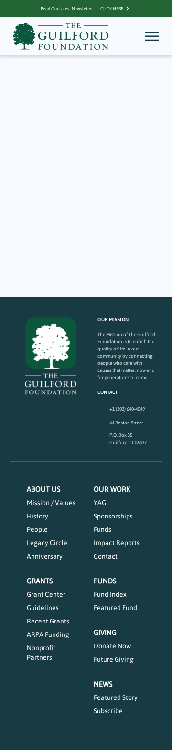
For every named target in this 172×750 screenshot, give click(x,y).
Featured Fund (115, 608)
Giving (105, 632)
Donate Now (112, 646)
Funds (102, 529)
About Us (44, 489)
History (37, 516)
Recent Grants (48, 621)
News (103, 684)
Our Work (112, 489)
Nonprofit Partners (41, 652)
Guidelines (43, 608)
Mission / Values (51, 503)
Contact (106, 556)
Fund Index (110, 594)
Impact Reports (117, 543)
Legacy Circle (47, 543)
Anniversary (45, 556)
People (37, 529)
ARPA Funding (48, 634)
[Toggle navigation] (152, 36)
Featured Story (116, 697)
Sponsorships (113, 516)
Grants (40, 581)
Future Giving (114, 659)
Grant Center (46, 594)
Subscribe (108, 711)
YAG (100, 503)
